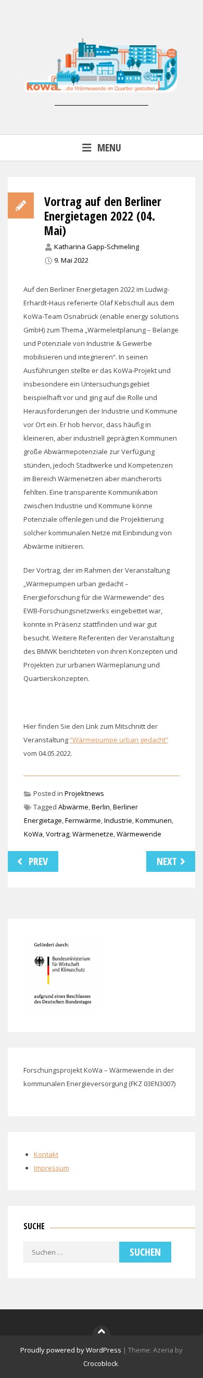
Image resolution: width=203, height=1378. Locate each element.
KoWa (33, 834)
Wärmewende (139, 834)
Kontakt (46, 1154)
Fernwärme (83, 820)
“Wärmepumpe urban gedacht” (119, 739)
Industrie (118, 820)
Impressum (51, 1168)
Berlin (101, 807)
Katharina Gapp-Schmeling (96, 246)
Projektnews (84, 793)
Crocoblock (100, 1363)
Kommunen (153, 820)
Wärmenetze (92, 834)
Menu (109, 147)
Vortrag (57, 834)
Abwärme (73, 807)
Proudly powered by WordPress (70, 1350)
